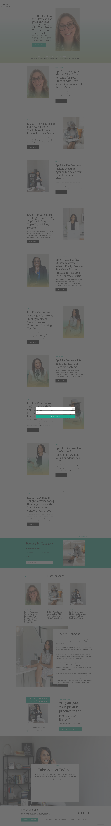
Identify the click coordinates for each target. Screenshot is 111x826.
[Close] (73, 409)
